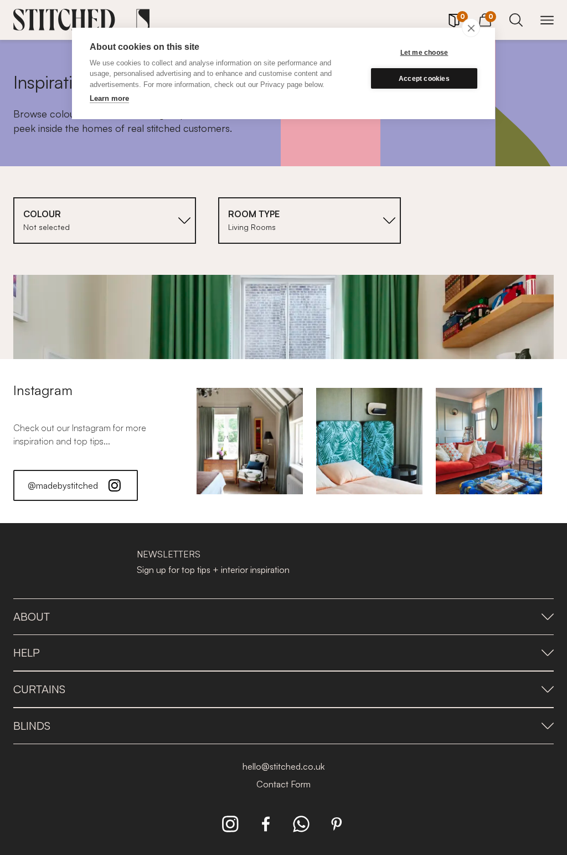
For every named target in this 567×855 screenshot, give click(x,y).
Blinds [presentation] (31, 726)
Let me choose (424, 53)
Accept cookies (424, 79)
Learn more (109, 98)
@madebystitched (63, 485)
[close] (471, 27)
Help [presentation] (26, 652)
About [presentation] (31, 616)
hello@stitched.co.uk (283, 766)
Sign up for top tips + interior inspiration (213, 569)
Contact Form (283, 784)
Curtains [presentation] (39, 689)
